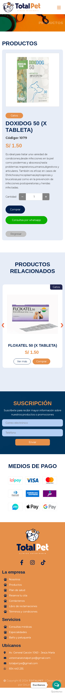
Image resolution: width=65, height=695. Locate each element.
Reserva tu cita (18, 595)
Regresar (15, 233)
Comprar (15, 209)
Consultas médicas (20, 626)
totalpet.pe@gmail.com (23, 663)
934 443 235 (16, 668)
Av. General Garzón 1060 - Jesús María (32, 652)
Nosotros (14, 579)
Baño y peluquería (20, 637)
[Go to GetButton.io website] (56, 692)
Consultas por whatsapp (26, 220)
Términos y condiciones (23, 611)
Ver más (22, 361)
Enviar (32, 442)
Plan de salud (17, 590)
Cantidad (11, 196)
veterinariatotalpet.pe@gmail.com (29, 658)
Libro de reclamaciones (23, 606)
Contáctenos (17, 600)
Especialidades (18, 632)
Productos (15, 584)
